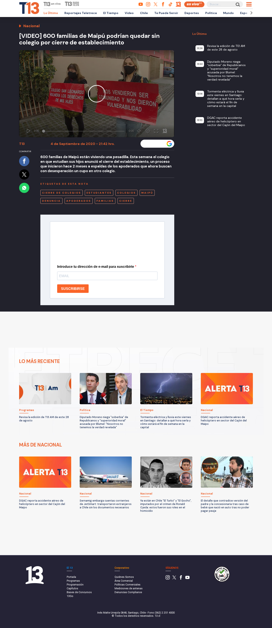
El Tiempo (110, 13)
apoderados (78, 201)
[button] (251, 13)
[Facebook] (181, 578)
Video (129, 13)
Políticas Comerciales (127, 584)
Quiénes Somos (124, 576)
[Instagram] (168, 578)
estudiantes (99, 192)
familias (105, 201)
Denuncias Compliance (128, 592)
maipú (147, 192)
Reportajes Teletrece (80, 13)
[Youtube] (187, 578)
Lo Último (51, 13)
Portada (71, 576)
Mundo (228, 13)
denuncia (51, 201)
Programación (75, 584)
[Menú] (249, 4)
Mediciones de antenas (129, 588)
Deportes (191, 13)
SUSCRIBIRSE (73, 289)
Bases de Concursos (79, 592)
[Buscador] (237, 4)
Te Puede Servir (166, 13)
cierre (125, 201)
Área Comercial (124, 580)
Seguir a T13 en (154, 143)
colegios (126, 192)
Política (211, 13)
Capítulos (72, 588)
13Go (70, 596)
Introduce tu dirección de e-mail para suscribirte (96, 266)
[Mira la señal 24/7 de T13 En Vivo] (194, 4)
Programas (73, 580)
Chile (144, 13)
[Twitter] (174, 578)
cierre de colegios (61, 192)
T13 (22, 144)
